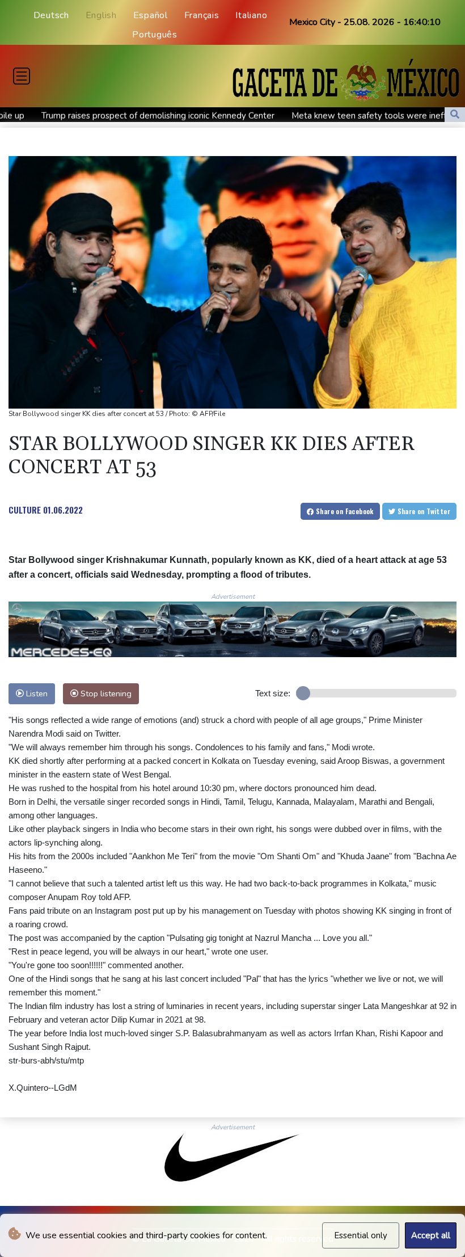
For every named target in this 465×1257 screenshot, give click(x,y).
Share (344, 511)
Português (154, 34)
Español (150, 15)
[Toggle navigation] (21, 76)
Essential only (360, 1235)
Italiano (251, 15)
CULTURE (25, 509)
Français (201, 15)
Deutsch (51, 15)
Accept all (430, 1235)
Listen (36, 693)
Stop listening (105, 693)
